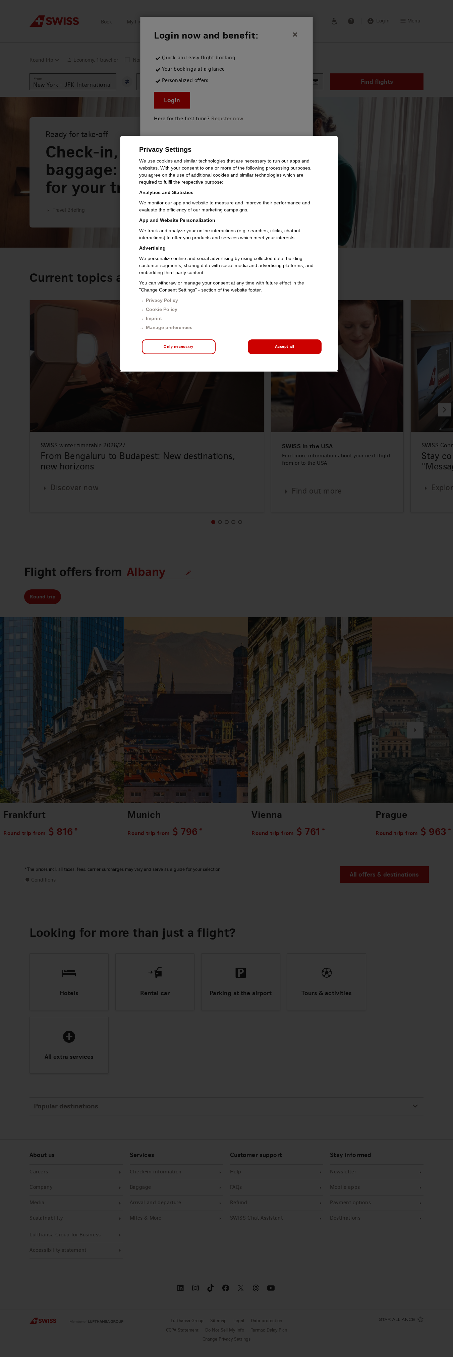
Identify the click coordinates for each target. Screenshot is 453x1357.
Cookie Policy (161, 309)
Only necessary (178, 346)
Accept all (284, 346)
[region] (229, 254)
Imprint (154, 318)
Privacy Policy (162, 300)
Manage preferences (169, 327)
